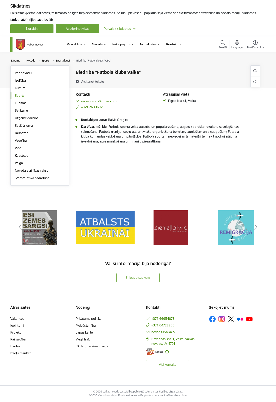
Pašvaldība (18, 339)
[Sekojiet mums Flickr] (240, 318)
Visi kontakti (167, 364)
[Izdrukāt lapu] (255, 71)
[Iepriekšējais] (20, 228)
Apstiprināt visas (77, 29)
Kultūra (20, 88)
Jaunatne (21, 133)
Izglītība (20, 80)
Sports (19, 95)
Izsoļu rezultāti (20, 353)
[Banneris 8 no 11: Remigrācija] (236, 227)
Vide (18, 148)
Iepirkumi (17, 325)
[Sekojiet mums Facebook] (212, 319)
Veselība (21, 140)
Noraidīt (32, 29)
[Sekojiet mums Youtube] (249, 318)
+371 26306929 (92, 107)
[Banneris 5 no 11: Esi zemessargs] (39, 227)
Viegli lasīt (83, 339)
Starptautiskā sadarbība (32, 178)
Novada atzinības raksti (31, 170)
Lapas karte (84, 332)
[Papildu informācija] (167, 351)
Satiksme (21, 110)
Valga (19, 163)
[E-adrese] (154, 351)
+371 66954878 (162, 319)
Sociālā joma (24, 125)
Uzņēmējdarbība (27, 118)
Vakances (17, 319)
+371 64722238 (162, 325)
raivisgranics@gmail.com (98, 101)
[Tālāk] (256, 228)
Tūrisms (20, 103)
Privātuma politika (89, 319)
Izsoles (15, 346)
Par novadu (23, 73)
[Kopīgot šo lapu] (255, 81)
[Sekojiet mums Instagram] (221, 319)
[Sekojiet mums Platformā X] (231, 319)
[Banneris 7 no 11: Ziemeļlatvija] (171, 227)
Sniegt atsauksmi (138, 277)
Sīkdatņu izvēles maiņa (92, 346)
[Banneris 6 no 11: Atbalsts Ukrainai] (105, 227)
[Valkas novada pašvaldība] (30, 44)
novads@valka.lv (163, 332)
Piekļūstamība (86, 325)
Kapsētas (21, 156)
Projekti (15, 332)
